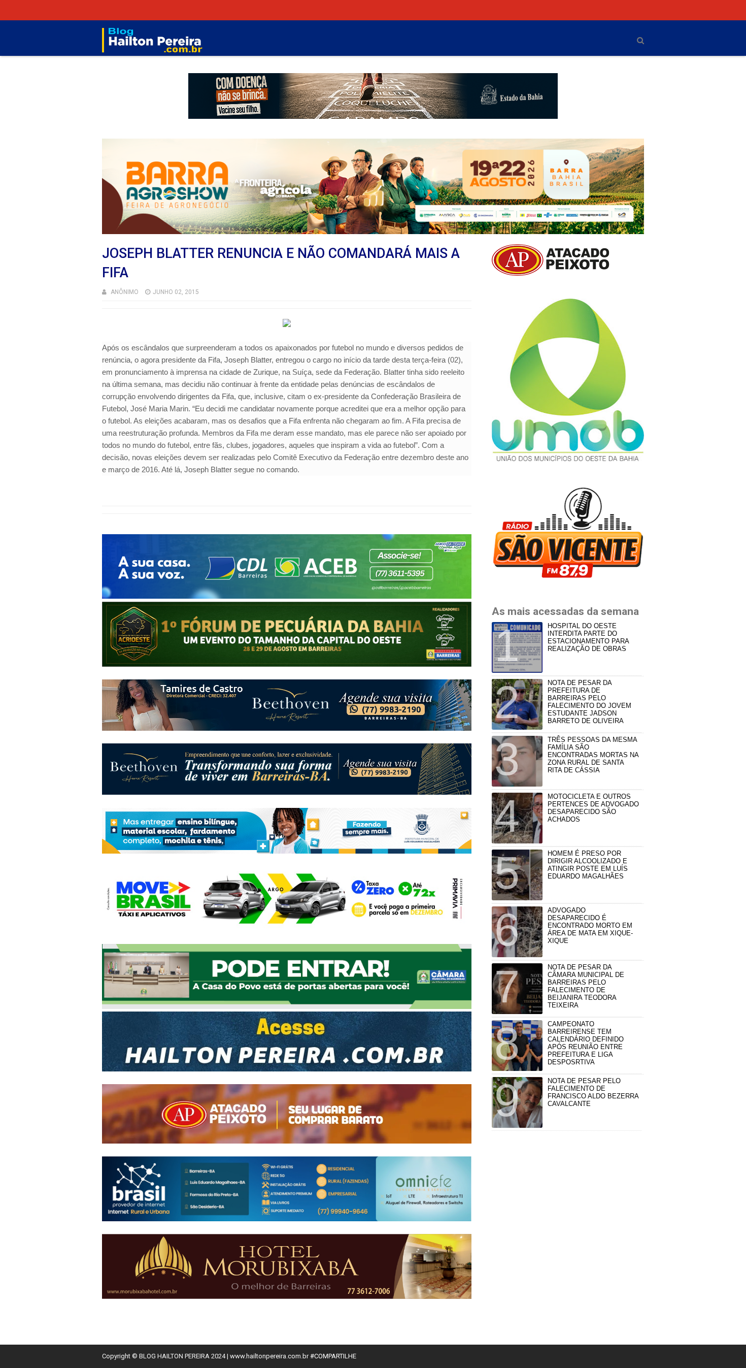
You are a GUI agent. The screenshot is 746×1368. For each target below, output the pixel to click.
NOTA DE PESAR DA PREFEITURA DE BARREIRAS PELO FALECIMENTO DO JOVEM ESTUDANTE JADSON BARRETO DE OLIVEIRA (589, 702)
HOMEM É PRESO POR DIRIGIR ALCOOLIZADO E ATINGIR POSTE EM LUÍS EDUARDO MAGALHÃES (588, 865)
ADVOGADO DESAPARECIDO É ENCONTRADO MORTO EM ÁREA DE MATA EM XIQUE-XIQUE (590, 925)
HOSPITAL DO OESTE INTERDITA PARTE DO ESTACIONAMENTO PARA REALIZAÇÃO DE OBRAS (588, 637)
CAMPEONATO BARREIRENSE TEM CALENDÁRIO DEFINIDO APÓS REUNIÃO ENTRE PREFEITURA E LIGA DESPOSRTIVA (586, 1043)
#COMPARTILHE (333, 1356)
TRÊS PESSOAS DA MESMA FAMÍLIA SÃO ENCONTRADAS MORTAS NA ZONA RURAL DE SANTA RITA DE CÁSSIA (593, 755)
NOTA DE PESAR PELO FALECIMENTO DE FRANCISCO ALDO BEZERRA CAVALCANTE (593, 1092)
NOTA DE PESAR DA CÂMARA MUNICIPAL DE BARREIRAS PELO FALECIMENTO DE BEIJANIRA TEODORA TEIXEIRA (586, 986)
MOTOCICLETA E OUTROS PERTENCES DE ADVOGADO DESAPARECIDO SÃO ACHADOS (593, 808)
